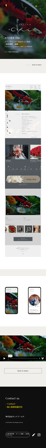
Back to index (36, 65)
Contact (11, 403)
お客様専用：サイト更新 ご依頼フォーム (17, 434)
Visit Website (13, 52)
